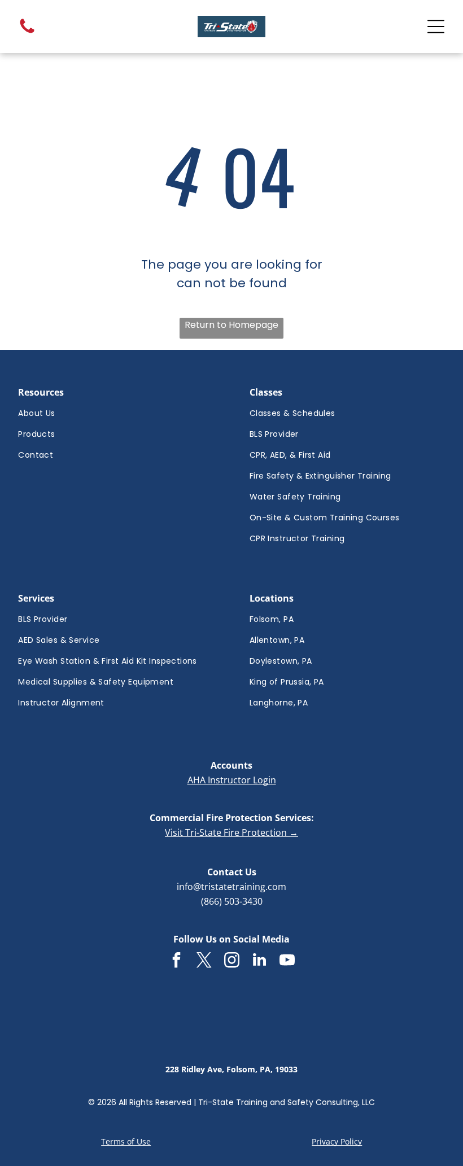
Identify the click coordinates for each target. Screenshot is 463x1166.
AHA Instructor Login (231, 780)
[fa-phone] (27, 32)
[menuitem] (115, 413)
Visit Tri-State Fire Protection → (231, 832)
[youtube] (286, 961)
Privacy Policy (337, 1141)
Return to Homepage (231, 324)
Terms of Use (126, 1141)
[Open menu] (435, 26)
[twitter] (203, 961)
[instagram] (231, 961)
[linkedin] (259, 961)
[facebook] (176, 961)
